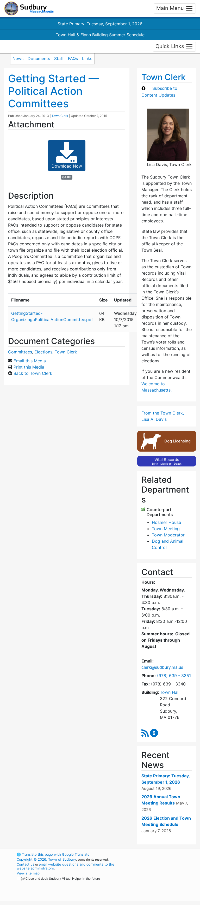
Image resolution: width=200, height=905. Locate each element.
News (17, 58)
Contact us (25, 864)
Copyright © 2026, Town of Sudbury (46, 859)
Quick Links (170, 46)
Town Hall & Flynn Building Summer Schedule (100, 34)
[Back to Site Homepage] (29, 8)
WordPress (156, 854)
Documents (39, 58)
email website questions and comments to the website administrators (65, 866)
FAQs (73, 58)
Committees (20, 351)
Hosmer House (166, 522)
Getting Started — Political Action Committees (53, 91)
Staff (59, 58)
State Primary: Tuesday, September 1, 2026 (100, 23)
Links (87, 58)
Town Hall (169, 692)
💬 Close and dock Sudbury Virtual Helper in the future (60, 878)
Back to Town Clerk (33, 373)
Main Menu (170, 8)
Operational (165, 883)
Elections (43, 351)
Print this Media (29, 367)
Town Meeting (166, 528)
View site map (28, 873)
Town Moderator (168, 534)
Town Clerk (60, 116)
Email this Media (30, 360)
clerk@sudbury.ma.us (162, 667)
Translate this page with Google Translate (53, 854)
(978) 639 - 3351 (174, 675)
